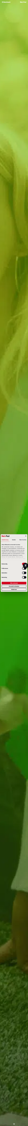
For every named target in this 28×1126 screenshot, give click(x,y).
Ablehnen (14, 589)
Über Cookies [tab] (22, 539)
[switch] (24, 568)
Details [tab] (14, 539)
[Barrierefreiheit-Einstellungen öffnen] (25, 565)
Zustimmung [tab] (5, 539)
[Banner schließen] (25, 536)
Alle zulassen (14, 583)
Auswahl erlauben (14, 586)
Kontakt (23, 5)
